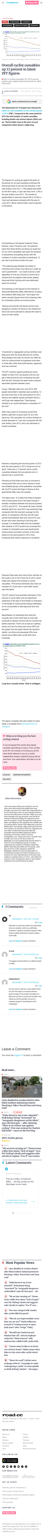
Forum (25, 1434)
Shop (25, 1446)
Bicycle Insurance (29, 1449)
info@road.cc (21, 1488)
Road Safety (7, 779)
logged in (18, 1055)
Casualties (6, 774)
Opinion (26, 1437)
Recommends (28, 1443)
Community (27, 22)
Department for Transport (21, 774)
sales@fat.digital (27, 1495)
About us (5, 1434)
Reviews (5, 1440)
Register (19, 941)
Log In (11, 941)
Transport (34, 25)
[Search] (41, 2)
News (4, 1437)
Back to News (8, 18)
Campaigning (14, 22)
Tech (4, 1449)
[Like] (36, 922)
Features (5, 1446)
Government (7, 25)
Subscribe (33, 2)
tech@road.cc (18, 1491)
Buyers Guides (7, 1443)
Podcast (26, 1440)
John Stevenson (13, 798)
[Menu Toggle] (3, 3)
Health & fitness (21, 25)
